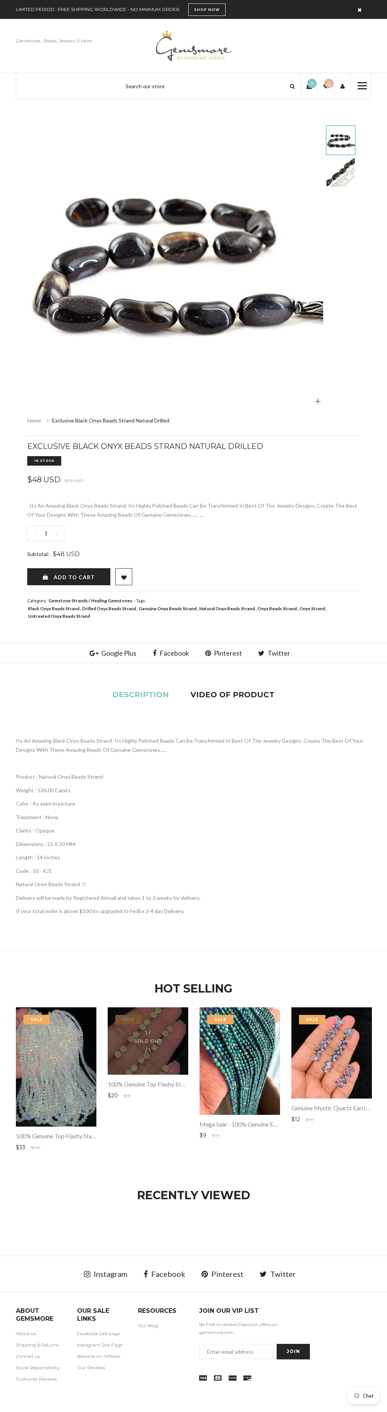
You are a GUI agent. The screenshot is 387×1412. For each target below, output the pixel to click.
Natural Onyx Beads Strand (227, 608)
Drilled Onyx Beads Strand (109, 608)
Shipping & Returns (37, 1345)
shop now (207, 9)
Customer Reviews (36, 1379)
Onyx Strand (312, 608)
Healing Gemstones (111, 600)
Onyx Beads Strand (277, 608)
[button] (292, 86)
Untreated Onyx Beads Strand (59, 616)
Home (34, 420)
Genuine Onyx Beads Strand (168, 608)
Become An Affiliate (98, 1356)
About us (26, 1333)
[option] (175, 259)
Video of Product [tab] (232, 694)
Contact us (28, 1356)
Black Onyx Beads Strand (53, 608)
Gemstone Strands (68, 600)
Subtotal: (38, 554)
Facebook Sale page (98, 1333)
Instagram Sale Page (99, 1345)
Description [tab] (140, 694)
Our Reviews (91, 1367)
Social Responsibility (38, 1367)
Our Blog (148, 1325)
